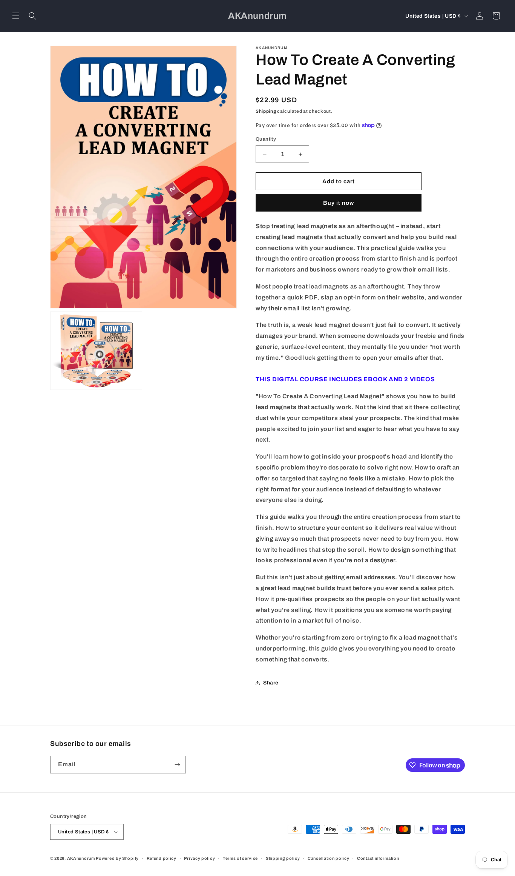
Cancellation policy (328, 858)
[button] (16, 16)
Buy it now (338, 203)
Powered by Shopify (117, 858)
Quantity (266, 139)
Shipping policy (283, 858)
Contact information (378, 858)
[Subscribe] (177, 764)
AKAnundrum (81, 858)
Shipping (266, 111)
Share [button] (271, 683)
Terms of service (240, 858)
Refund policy (161, 858)
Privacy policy (199, 858)
